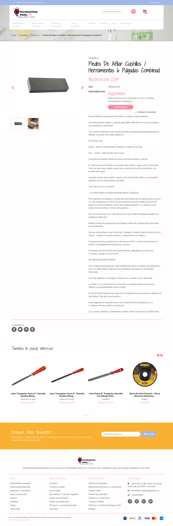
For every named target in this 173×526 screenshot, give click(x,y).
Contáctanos (120, 107)
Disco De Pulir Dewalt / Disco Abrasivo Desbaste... (144, 394)
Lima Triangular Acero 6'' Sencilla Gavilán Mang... (28, 394)
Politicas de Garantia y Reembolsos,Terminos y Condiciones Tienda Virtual (105, 487)
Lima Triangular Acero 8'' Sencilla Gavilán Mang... (67, 394)
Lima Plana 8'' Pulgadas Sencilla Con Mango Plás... (106, 394)
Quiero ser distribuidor (59, 502)
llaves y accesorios (76, 24)
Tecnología (125, 23)
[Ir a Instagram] (137, 501)
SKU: (91, 87)
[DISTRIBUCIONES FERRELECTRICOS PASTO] (25, 13)
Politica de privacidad (98, 494)
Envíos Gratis (55, 491)
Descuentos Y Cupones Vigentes (63, 494)
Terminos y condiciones (99, 498)
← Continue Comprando (145, 112)
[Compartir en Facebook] (14, 330)
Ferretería (103, 23)
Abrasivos (35, 35)
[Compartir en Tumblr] (32, 330)
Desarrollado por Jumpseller (19, 520)
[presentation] (12, 88)
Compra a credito (57, 487)
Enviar (150, 434)
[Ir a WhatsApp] (144, 501)
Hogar (113, 23)
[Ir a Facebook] (130, 501)
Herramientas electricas (37, 24)
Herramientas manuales (18, 24)
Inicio (13, 35)
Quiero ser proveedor (58, 498)
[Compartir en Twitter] (20, 330)
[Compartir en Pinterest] (26, 330)
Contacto (53, 483)
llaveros (92, 23)
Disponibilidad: (97, 91)
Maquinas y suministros (56, 24)
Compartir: (18, 325)
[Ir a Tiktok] (150, 501)
